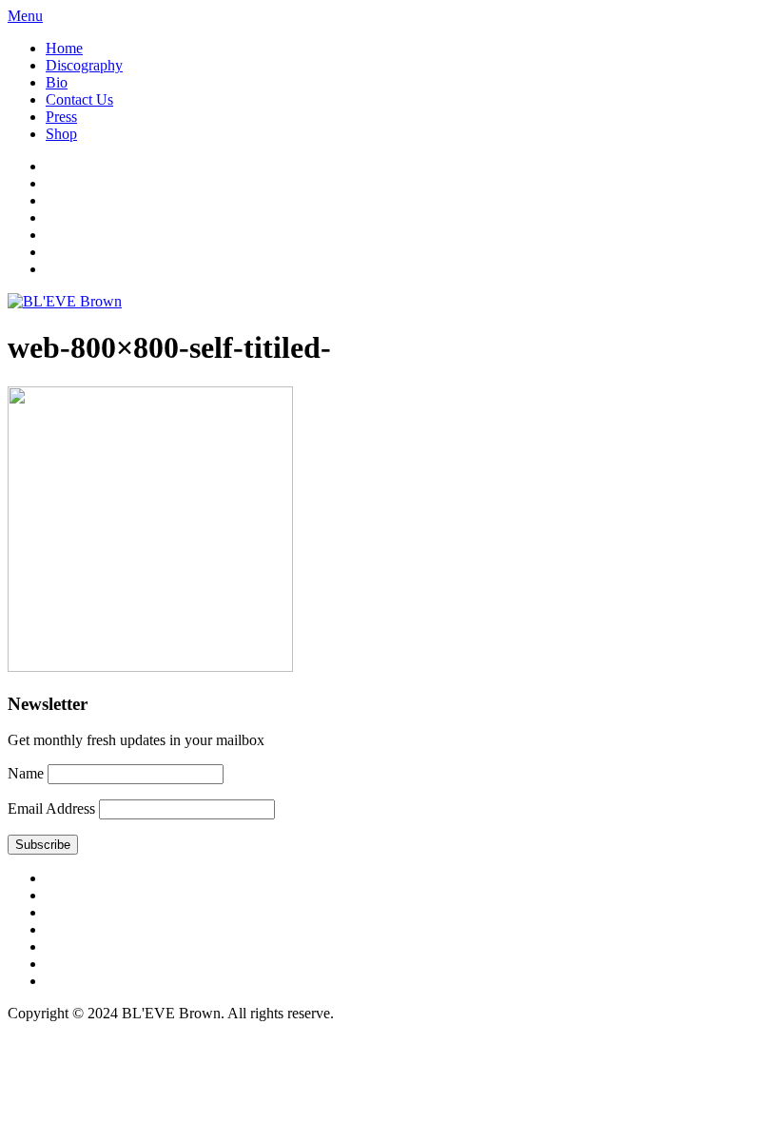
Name (26, 773)
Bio (57, 82)
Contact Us (79, 99)
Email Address (51, 808)
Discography (84, 65)
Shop (61, 134)
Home (64, 48)
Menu (25, 16)
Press (61, 116)
